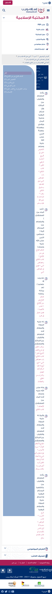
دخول (7, 2)
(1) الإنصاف (8, 92)
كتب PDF (41, 25)
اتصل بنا (22, 563)
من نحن (14, 563)
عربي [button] (45, 3)
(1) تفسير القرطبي (9, 85)
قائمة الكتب (40, 39)
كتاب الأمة (40, 29)
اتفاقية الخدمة (32, 563)
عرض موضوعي (39, 44)
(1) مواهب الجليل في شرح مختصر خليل (15, 89)
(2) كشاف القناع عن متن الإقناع (13, 76)
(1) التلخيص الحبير (10, 79)
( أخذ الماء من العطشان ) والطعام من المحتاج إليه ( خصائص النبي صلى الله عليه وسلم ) (39, 228)
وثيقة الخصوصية (44, 563)
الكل (5, 73)
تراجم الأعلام (39, 49)
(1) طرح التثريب (9, 82)
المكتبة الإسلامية (31, 18)
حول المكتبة (40, 34)
